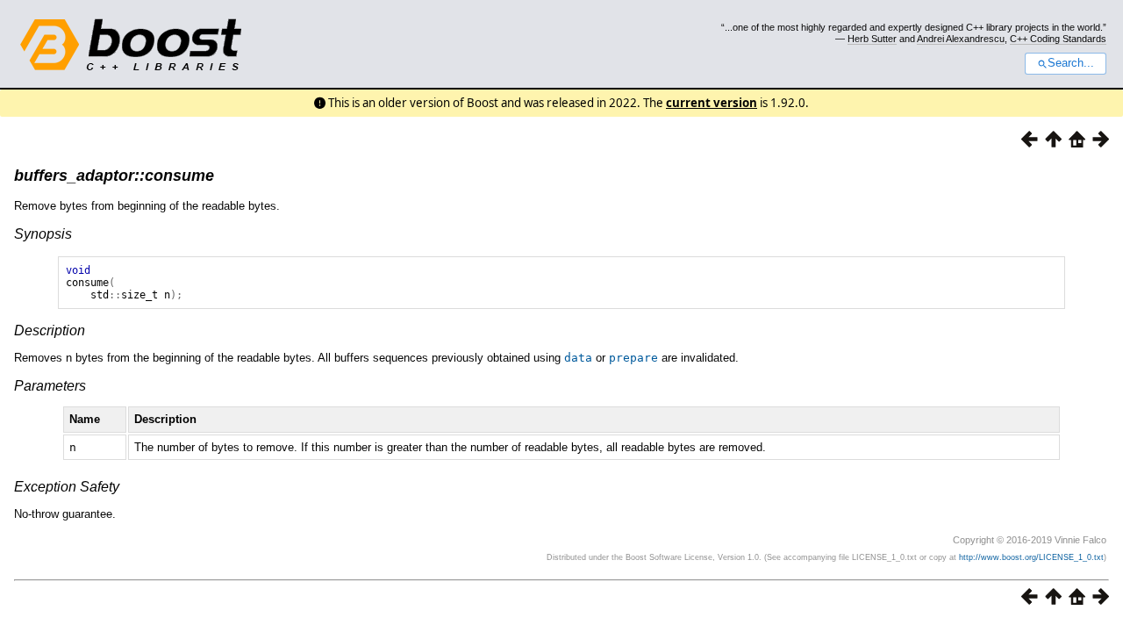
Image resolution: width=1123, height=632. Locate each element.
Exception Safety (66, 486)
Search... (1071, 63)
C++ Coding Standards (1058, 38)
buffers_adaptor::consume (114, 175)
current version (711, 103)
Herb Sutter (872, 38)
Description (49, 330)
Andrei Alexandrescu (961, 38)
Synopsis (43, 233)
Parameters (50, 385)
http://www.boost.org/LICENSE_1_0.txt (1031, 557)
